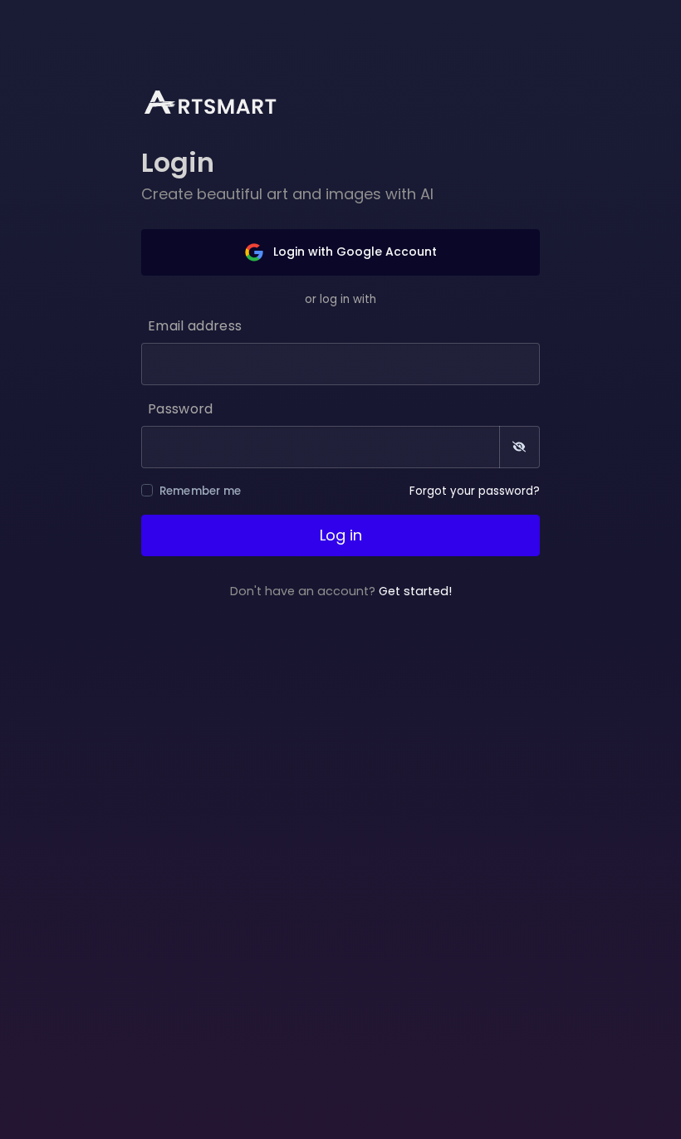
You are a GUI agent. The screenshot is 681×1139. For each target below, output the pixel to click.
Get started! (415, 591)
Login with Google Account (353, 251)
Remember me (200, 491)
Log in (341, 535)
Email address (195, 325)
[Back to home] (221, 101)
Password (180, 408)
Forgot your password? (474, 491)
